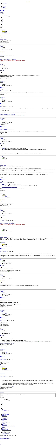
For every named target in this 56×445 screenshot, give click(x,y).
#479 (1, 359)
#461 (1, 39)
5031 (5, 100)
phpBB (5, 435)
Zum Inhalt (28, 1)
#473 (1, 251)
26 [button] (2, 406)
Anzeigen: (2, 394)
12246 (6, 32)
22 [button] (2, 19)
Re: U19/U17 (2, 51)
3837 (5, 140)
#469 (1, 182)
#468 (1, 165)
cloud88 (1, 156)
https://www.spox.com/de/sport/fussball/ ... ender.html (7, 343)
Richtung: (19, 394)
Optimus (1, 46)
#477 (1, 320)
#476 (1, 300)
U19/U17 (2, 10)
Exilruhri (1, 259)
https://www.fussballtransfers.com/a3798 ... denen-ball (7, 114)
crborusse (1, 138)
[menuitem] (3, 5)
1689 (5, 121)
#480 (1, 376)
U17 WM (2, 70)
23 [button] (2, 20)
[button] (2, 14)
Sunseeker (1, 119)
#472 (1, 237)
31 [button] (2, 24)
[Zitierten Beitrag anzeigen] (9, 184)
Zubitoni (1, 82)
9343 (5, 84)
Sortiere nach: (10, 394)
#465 (1, 106)
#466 (1, 129)
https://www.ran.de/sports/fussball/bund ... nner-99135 (7, 386)
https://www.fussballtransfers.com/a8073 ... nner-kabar (7, 223)
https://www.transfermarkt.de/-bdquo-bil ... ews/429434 (8, 59)
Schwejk (1, 29)
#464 (1, 90)
